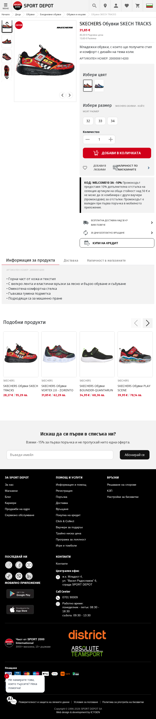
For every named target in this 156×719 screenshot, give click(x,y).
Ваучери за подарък (69, 527)
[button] (136, 323)
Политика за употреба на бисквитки (123, 702)
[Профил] (116, 5)
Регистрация (64, 490)
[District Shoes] (87, 634)
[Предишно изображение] (7, 22)
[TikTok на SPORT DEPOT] (9, 576)
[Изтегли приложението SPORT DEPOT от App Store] (20, 609)
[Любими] (126, 5)
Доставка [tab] (71, 260)
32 (88, 121)
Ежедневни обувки (50, 14)
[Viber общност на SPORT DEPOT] (19, 576)
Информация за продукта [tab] (30, 260)
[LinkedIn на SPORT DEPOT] (29, 576)
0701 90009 (70, 597)
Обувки (30, 14)
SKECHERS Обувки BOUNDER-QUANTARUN (96, 388)
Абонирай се (135, 455)
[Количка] (137, 5)
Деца (18, 14)
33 (100, 121)
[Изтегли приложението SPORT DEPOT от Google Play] (20, 593)
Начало (6, 14)
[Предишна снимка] (62, 95)
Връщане (62, 509)
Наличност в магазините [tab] (106, 260)
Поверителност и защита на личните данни (44, 702)
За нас (9, 484)
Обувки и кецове (76, 14)
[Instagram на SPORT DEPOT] (9, 565)
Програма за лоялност (71, 539)
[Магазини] (105, 5)
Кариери (10, 502)
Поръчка (61, 496)
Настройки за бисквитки (123, 496)
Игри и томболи (66, 545)
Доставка (62, 502)
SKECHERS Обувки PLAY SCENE (134, 388)
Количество (91, 132)
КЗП (109, 490)
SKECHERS (90, 24)
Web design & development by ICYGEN (78, 712)
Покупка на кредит (68, 515)
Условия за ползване (86, 702)
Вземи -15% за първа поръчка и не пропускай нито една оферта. (78, 437)
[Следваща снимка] (69, 95)
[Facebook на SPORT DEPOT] (19, 565)
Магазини (11, 490)
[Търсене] (94, 5)
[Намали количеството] (87, 139)
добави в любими (99, 167)
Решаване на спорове (121, 484)
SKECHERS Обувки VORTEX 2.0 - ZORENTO (57, 388)
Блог (8, 496)
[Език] (149, 5)
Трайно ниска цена (68, 533)
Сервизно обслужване (19, 515)
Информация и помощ (71, 484)
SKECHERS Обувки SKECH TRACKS (20, 388)
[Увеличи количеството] (110, 139)
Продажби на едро (17, 509)
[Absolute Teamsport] (87, 651)
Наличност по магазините (127, 167)
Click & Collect (65, 521)
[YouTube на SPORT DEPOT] (29, 565)
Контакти (62, 563)
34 (112, 121)
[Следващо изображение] (7, 78)
